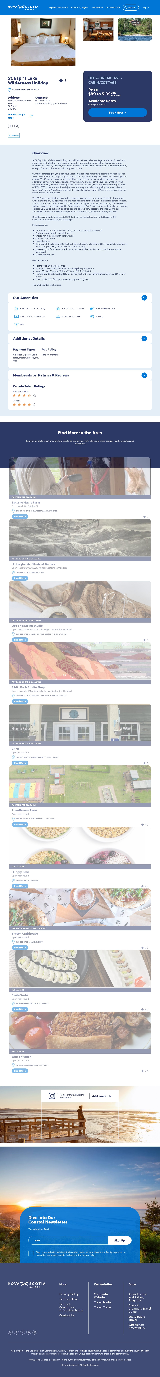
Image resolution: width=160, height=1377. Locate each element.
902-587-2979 (42, 100)
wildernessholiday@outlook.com (51, 103)
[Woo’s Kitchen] (80, 1030)
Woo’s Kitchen (21, 1056)
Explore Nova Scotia (58, 7)
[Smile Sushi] (80, 969)
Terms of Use (68, 1299)
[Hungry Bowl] (80, 845)
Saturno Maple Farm (26, 502)
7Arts (16, 749)
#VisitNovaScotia (101, 1096)
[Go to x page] (22, 1332)
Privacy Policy (89, 1255)
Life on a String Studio (27, 625)
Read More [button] (20, 516)
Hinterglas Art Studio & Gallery (33, 564)
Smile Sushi (20, 995)
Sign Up (119, 1240)
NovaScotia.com (71, 1365)
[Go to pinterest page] (34, 1332)
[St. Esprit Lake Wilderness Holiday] (43, 42)
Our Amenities (25, 298)
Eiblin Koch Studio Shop (28, 687)
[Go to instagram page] (16, 127)
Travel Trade (102, 1307)
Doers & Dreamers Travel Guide (139, 1308)
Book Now (116, 112)
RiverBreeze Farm (24, 810)
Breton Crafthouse (25, 933)
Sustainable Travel (136, 1318)
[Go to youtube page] (28, 1332)
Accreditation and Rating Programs (137, 1297)
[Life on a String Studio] (80, 599)
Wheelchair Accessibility (136, 1326)
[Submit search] (126, 7)
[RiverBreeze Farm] (80, 784)
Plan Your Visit (113, 7)
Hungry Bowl (20, 872)
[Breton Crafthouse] (80, 907)
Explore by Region (79, 7)
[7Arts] (80, 722)
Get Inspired (97, 7)
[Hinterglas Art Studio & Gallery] (80, 537)
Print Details (14, 135)
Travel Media (103, 1302)
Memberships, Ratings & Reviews (41, 375)
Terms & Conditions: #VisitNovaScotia (71, 1307)
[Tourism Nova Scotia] (23, 6)
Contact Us (67, 1315)
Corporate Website (101, 1296)
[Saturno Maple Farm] (80, 476)
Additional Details (29, 338)
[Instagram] (52, 1098)
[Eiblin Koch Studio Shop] (80, 661)
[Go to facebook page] (10, 127)
